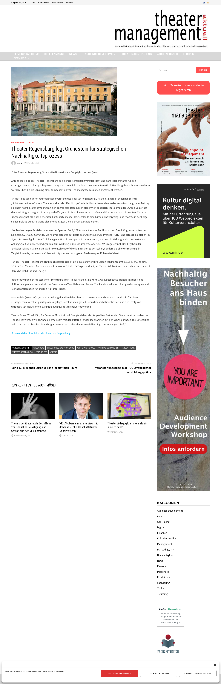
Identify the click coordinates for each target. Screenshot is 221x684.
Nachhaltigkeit (167, 54)
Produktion (163, 577)
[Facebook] (204, 2)
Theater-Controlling (137, 54)
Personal (162, 566)
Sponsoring (163, 583)
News (73, 54)
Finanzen (162, 533)
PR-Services (57, 2)
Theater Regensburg (22, 352)
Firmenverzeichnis (27, 54)
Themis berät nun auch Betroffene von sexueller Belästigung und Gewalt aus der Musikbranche (31, 427)
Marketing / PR (165, 549)
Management (164, 544)
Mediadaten (43, 2)
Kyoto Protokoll (86, 347)
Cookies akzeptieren (119, 673)
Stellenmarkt (54, 54)
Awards (69, 2)
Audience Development (101, 54)
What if (53, 352)
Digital (160, 527)
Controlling (163, 521)
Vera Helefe (41, 352)
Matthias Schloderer (108, 347)
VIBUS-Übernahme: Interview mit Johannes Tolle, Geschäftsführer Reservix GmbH (78, 427)
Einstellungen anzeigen (197, 673)
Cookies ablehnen (159, 673)
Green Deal (38, 347)
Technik (188, 54)
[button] (214, 665)
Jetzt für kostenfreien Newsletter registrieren (183, 87)
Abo (33, 2)
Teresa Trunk (128, 347)
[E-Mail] (208, 2)
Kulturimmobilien (166, 538)
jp (21, 163)
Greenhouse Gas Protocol (60, 347)
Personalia (163, 571)
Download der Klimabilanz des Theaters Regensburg (40, 333)
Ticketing (162, 594)
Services (20, 58)
